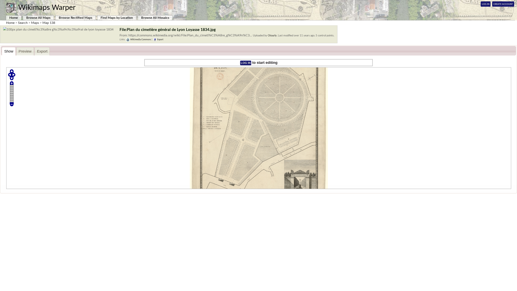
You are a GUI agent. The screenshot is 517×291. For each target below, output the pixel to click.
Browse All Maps (38, 17)
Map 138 (48, 22)
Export (160, 39)
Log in (246, 62)
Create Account (503, 4)
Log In (485, 4)
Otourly (272, 35)
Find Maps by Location (117, 17)
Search (23, 22)
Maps (35, 22)
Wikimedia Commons (140, 39)
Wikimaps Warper (47, 7)
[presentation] (8, 51)
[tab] (9, 51)
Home (13, 17)
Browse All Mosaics (155, 17)
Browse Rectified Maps (75, 17)
